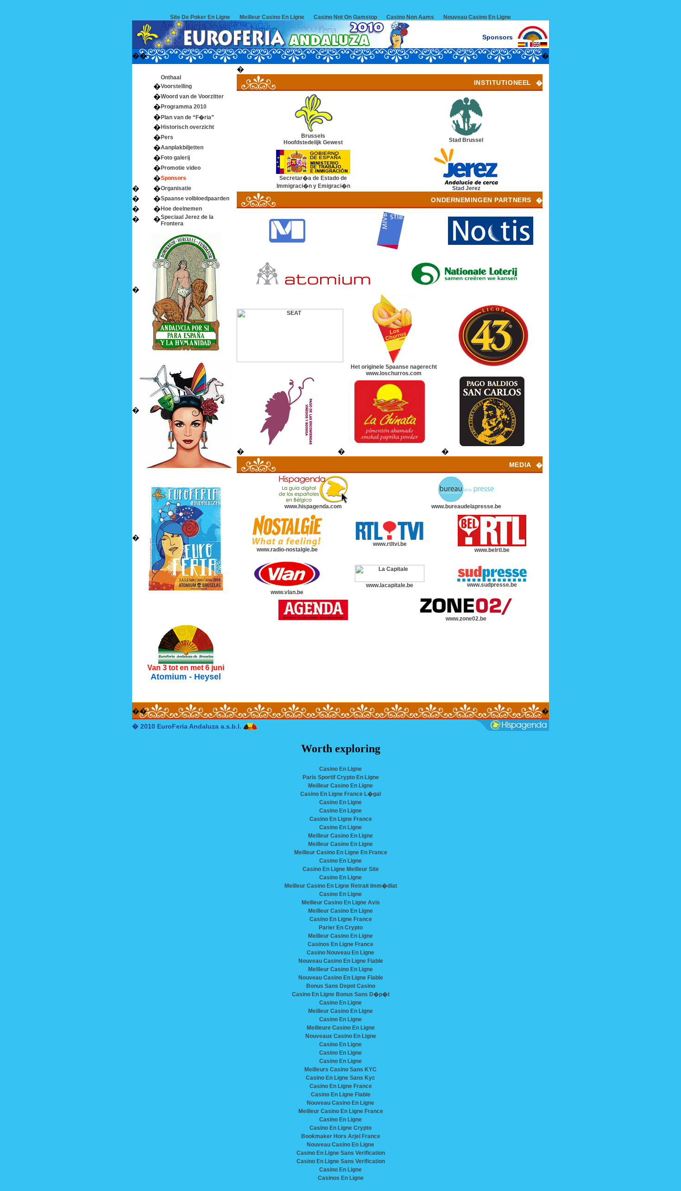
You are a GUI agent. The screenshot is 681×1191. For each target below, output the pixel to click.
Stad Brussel (466, 140)
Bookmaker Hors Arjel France (340, 1136)
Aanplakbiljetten (182, 147)
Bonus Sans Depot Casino (340, 986)
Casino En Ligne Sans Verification (340, 1153)
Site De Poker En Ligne (200, 17)
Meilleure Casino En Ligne (341, 1028)
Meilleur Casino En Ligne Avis (341, 902)
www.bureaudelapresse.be (466, 506)
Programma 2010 (184, 106)
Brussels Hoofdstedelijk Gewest (313, 139)
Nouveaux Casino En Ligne (340, 1036)
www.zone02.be (466, 618)
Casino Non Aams (410, 17)
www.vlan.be (287, 592)
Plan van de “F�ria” (187, 117)
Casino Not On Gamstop (345, 17)
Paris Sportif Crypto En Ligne (341, 777)
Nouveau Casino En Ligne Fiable (340, 961)
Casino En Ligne (340, 769)
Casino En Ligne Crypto (340, 1128)
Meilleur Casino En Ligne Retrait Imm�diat (340, 886)
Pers (167, 137)
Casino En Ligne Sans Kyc (340, 1078)
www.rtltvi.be (390, 544)
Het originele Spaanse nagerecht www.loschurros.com (394, 370)
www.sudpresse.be (492, 585)
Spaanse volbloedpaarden (195, 198)
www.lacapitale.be (389, 585)
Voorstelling (176, 86)
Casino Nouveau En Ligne (340, 952)
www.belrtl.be (492, 550)
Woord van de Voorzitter (192, 96)
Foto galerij (175, 157)
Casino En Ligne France (340, 819)
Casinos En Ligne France (340, 944)
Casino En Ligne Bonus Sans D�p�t (341, 994)
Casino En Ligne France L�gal (340, 794)
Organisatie (176, 188)
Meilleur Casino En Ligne (272, 17)
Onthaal (171, 77)
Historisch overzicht (187, 127)
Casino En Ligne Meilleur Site (341, 869)
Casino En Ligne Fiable (341, 1094)
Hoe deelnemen (181, 208)
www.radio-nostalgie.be (287, 549)
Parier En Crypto (341, 927)
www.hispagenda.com (313, 506)
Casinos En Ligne (341, 1178)
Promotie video (181, 168)
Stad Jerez (466, 188)
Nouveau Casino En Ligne (477, 17)
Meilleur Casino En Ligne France (340, 1111)
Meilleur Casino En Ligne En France (340, 852)
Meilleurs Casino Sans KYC (340, 1069)
